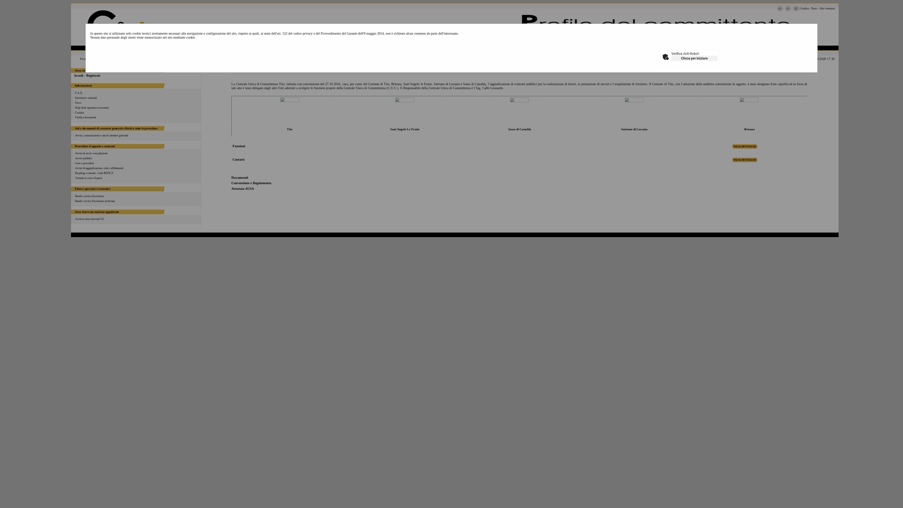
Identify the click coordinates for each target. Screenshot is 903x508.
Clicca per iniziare (694, 58)
